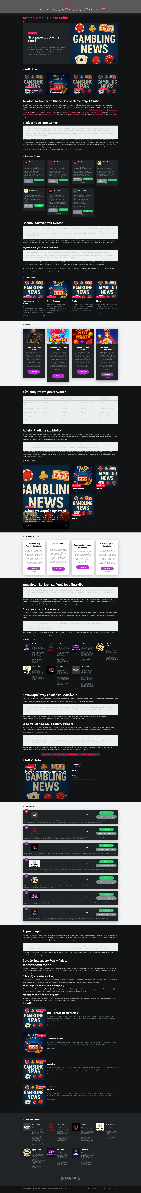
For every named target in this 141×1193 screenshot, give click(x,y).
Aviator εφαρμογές (70, 112)
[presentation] (110, 60)
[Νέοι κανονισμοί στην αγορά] (94, 43)
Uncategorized (27, 296)
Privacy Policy (104, 1188)
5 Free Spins (58, 544)
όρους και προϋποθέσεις (30, 149)
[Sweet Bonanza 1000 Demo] (58, 336)
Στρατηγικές (73, 10)
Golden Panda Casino (109, 162)
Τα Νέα (91, 10)
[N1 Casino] (50, 193)
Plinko (98, 301)
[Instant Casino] (26, 193)
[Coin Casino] (50, 164)
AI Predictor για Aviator (95, 110)
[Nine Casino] (26, 164)
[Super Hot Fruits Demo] (83, 336)
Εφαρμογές (56, 10)
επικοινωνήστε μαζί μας (60, 147)
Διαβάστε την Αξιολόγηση (28, 181)
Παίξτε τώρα (99, 10)
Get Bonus (34, 568)
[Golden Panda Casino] (99, 164)
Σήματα (64, 10)
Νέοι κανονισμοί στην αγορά (43, 39)
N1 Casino (57, 190)
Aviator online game (48, 112)
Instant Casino (33, 190)
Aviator (36, 10)
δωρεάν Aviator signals (50, 114)
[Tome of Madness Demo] (34, 336)
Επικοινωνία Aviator (113, 1188)
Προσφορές (82, 10)
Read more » (51, 1025)
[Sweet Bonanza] (58, 289)
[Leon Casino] (75, 193)
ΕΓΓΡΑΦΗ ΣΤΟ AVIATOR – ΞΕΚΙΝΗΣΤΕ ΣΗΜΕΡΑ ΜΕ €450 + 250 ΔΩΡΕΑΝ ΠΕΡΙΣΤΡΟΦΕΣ (70, 754)
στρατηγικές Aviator (78, 114)
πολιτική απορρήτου (82, 147)
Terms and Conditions (93, 1188)
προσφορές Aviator (100, 114)
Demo (49, 10)
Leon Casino (82, 190)
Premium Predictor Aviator (30, 114)
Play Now (39, 180)
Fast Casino (82, 162)
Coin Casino (57, 162)
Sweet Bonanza (53, 301)
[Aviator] (70, 3)
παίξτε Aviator (113, 114)
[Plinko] (107, 289)
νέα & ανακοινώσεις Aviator (74, 149)
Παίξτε (42, 10)
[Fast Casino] (75, 164)
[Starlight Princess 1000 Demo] (107, 336)
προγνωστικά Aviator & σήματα (91, 112)
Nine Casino (33, 162)
